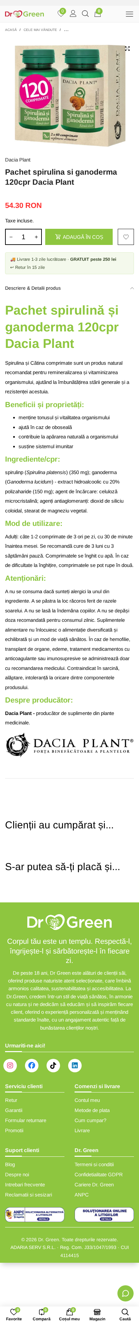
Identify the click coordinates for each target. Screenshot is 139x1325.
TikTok (53, 1065)
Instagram (10, 1065)
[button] (11, 236)
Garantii (13, 1110)
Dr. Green (48, 1239)
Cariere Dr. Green (94, 1184)
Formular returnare (25, 1120)
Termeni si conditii (94, 1164)
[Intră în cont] (73, 14)
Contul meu (87, 1100)
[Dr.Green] (24, 14)
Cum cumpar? (90, 1120)
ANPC (82, 1194)
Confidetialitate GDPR (99, 1174)
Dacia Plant (17, 160)
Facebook (31, 1065)
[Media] (127, 48)
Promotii (14, 1130)
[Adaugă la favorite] (126, 237)
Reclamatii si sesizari (28, 1194)
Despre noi (17, 1174)
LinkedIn (75, 1065)
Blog (10, 1164)
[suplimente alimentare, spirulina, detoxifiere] (69, 93)
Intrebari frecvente (25, 1184)
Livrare (82, 1130)
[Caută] (85, 14)
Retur (11, 1100)
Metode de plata (92, 1110)
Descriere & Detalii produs (33, 288)
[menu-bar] (129, 14)
